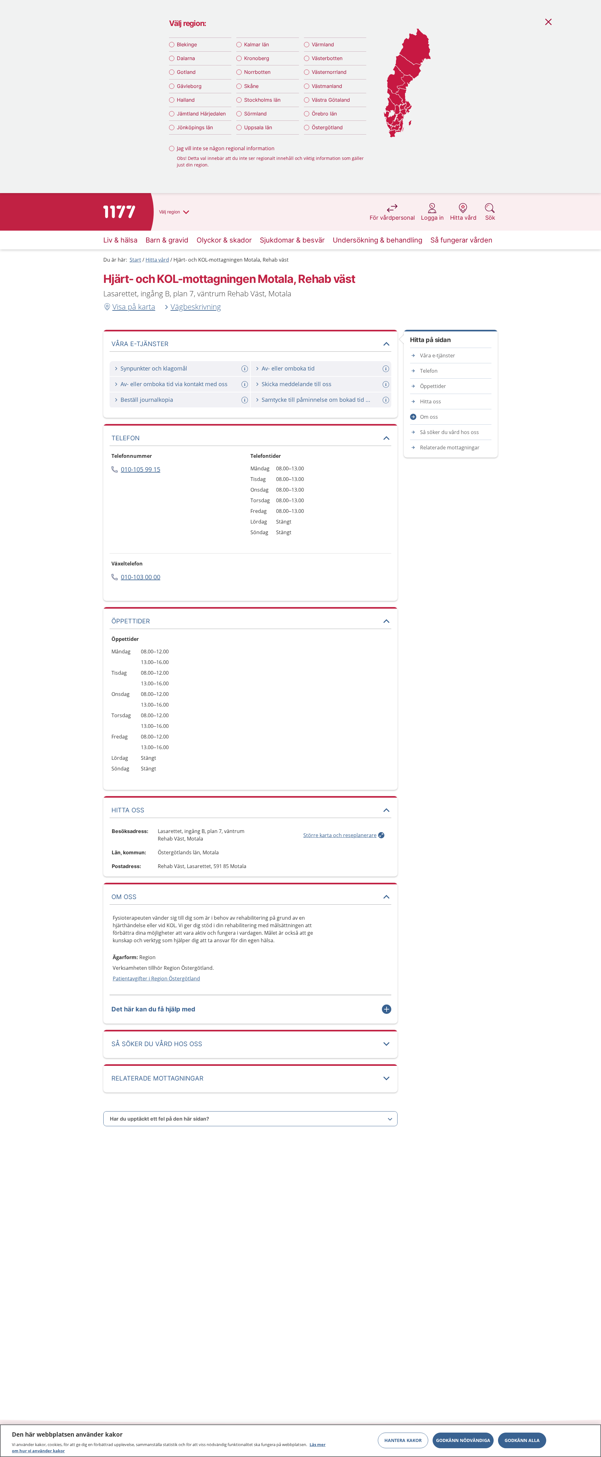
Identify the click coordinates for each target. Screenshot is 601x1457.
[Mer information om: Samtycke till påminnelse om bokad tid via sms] (386, 400)
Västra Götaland (331, 100)
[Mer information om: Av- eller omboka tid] (386, 368)
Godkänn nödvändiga (463, 1440)
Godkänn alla (522, 1440)
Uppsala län (258, 127)
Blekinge (187, 44)
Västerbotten (327, 58)
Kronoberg (256, 58)
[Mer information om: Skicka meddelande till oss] (386, 384)
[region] (300, 1440)
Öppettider (433, 386)
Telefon (429, 370)
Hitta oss (430, 401)
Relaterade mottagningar (450, 447)
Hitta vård (157, 259)
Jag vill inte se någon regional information (226, 148)
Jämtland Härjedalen (201, 113)
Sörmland (255, 113)
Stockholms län (262, 100)
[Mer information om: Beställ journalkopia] (245, 400)
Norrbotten (257, 72)
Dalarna (186, 58)
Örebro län (324, 113)
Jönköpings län (195, 127)
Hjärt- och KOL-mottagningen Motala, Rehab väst (231, 259)
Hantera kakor (403, 1440)
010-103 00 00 (140, 577)
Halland (186, 100)
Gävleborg (189, 86)
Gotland (186, 72)
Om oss (429, 416)
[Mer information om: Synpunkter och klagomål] (245, 368)
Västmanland (327, 86)
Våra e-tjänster (437, 355)
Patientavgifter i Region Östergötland (156, 978)
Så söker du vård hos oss (449, 432)
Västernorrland (329, 72)
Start (135, 259)
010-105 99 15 (140, 469)
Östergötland (327, 127)
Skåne (251, 86)
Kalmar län (256, 44)
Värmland (323, 44)
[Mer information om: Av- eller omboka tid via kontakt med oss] (245, 384)
